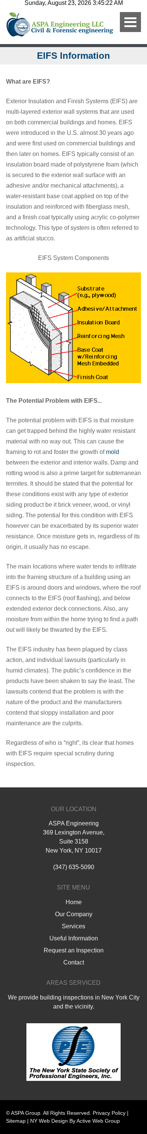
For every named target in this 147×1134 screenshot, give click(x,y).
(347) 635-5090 (73, 867)
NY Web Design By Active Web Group (75, 1121)
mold (112, 452)
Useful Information (73, 938)
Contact (73, 962)
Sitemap (16, 1121)
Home (74, 902)
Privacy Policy (109, 1113)
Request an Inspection (74, 950)
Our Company (73, 914)
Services (73, 926)
